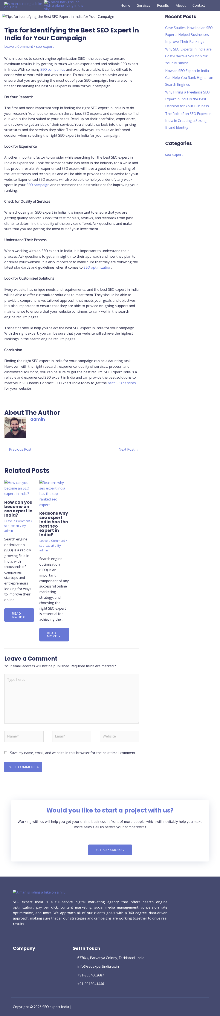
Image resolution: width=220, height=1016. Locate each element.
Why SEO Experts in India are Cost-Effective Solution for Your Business (188, 56)
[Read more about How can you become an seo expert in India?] (19, 488)
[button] (214, 5)
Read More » (18, 615)
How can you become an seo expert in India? (18, 508)
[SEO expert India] (24, 5)
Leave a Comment (18, 46)
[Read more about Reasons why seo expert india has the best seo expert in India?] (54, 493)
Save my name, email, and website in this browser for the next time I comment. (73, 752)
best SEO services (121, 383)
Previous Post (18, 449)
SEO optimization (97, 267)
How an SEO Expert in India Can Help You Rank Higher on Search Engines (189, 77)
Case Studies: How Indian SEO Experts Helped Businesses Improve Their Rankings (189, 34)
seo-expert (45, 46)
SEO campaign (37, 184)
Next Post (129, 449)
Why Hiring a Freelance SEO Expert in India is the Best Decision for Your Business (187, 99)
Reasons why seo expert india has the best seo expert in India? (53, 524)
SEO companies (52, 69)
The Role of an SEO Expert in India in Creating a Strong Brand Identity (188, 120)
